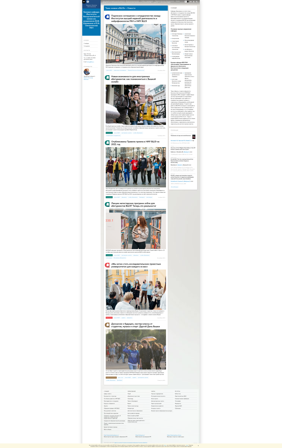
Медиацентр (178, 403)
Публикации (174, 130)
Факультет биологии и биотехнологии (91, 6)
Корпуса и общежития (109, 403)
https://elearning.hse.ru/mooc (174, 435)
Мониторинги (154, 398)
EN (187, 1)
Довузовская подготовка (134, 396)
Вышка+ (129, 403)
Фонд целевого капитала (110, 410)
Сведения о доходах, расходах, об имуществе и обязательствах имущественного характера (112, 417)
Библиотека (178, 393)
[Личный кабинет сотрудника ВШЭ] (194, 1)
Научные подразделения (157, 393)
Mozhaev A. (186, 152)
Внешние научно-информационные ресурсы (161, 410)
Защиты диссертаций (156, 403)
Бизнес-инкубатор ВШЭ (133, 415)
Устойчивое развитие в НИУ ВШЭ (112, 398)
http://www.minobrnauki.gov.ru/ (111, 435)
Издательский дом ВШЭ (180, 396)
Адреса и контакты (118, 442)
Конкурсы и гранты (155, 408)
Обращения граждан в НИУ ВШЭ (111, 408)
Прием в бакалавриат (133, 401)
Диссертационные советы (157, 401)
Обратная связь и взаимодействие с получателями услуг (136, 421)
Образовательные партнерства (135, 418)
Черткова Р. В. (181, 140)
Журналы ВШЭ (178, 406)
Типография (178, 401)
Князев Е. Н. (189, 140)
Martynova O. (187, 181)
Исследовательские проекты (158, 396)
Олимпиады (130, 398)
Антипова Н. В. (174, 140)
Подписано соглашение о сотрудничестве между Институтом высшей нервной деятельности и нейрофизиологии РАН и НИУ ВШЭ (135, 18)
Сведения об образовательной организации (114, 420)
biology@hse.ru (90, 62)
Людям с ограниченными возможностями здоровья (114, 424)
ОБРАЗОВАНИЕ (132, 391)
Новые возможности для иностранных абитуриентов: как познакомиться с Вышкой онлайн (133, 79)
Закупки (106, 406)
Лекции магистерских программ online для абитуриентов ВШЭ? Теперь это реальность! (133, 204)
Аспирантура (131, 408)
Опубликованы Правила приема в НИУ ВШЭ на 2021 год (135, 143)
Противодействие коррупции (111, 413)
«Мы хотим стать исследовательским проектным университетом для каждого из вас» (136, 265)
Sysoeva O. (180, 181)
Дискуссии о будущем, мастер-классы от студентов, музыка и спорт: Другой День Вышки (135, 325)
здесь (165, 445)
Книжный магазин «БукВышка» (182, 398)
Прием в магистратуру (133, 406)
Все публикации (174, 187)
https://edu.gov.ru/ (140, 435)
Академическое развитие (157, 406)
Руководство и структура (110, 396)
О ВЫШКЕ (106, 391)
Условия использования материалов (130, 442)
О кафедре (86, 43)
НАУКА (153, 391)
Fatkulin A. (179, 165)
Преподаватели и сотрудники (111, 401)
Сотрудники (87, 46)
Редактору (195, 442)
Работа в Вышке (107, 429)
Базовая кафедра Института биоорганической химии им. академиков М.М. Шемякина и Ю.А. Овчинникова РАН (91, 20)
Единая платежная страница (110, 427)
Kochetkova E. (174, 181)
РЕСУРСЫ (177, 391)
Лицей (129, 393)
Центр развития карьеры (134, 413)
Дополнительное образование (135, 410)
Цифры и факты (107, 393)
